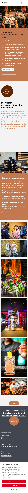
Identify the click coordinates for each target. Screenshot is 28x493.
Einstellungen (14, 489)
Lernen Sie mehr (6, 477)
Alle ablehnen (14, 485)
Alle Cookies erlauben (14, 482)
